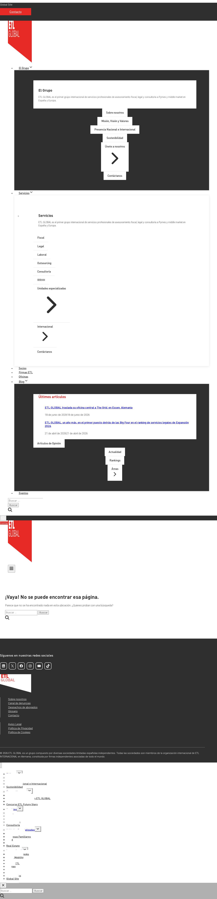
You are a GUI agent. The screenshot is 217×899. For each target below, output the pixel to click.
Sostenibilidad (14, 786)
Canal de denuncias (19, 703)
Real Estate (13, 845)
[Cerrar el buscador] (3, 885)
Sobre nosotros (17, 699)
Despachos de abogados (22, 707)
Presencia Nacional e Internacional (26, 783)
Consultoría (13, 825)
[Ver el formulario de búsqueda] (3, 518)
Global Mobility (14, 857)
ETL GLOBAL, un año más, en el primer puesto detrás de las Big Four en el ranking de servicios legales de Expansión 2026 (117, 424)
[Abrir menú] (11, 569)
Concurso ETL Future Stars (22, 804)
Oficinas (23, 376)
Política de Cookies (19, 732)
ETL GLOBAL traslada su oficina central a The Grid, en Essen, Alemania (88, 407)
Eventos (23, 493)
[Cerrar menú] (1, 765)
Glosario (13, 711)
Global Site (6, 4)
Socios (22, 368)
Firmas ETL (26, 372)
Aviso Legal (14, 724)
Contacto (16, 12)
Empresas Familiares (18, 836)
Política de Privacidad (20, 728)
